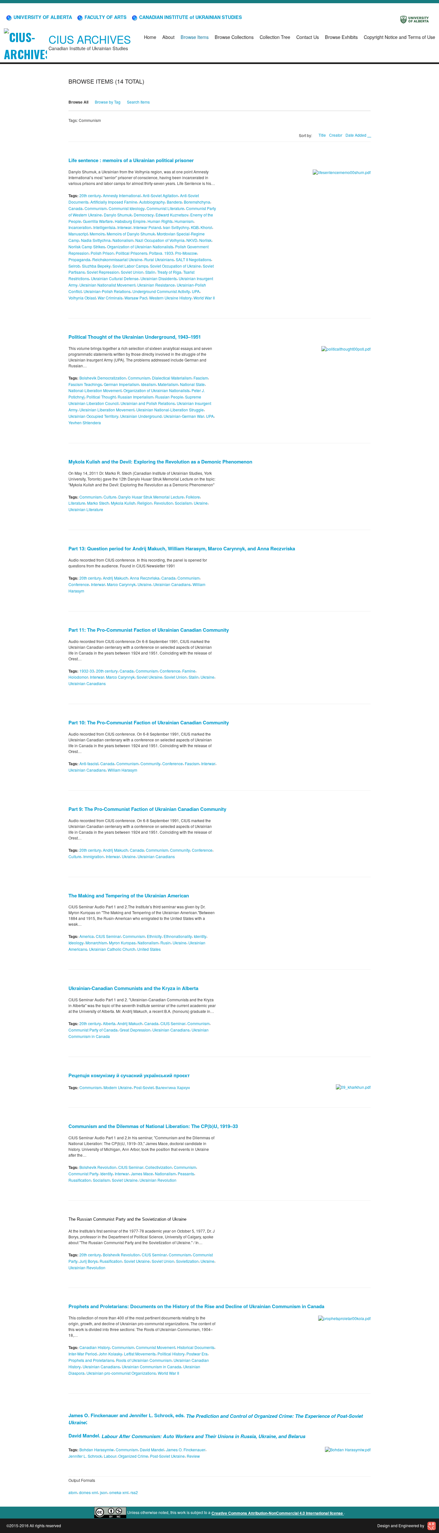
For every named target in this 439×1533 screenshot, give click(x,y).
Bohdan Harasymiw (96, 1449)
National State (192, 384)
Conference (78, 584)
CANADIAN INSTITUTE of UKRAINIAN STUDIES (190, 17)
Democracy (144, 214)
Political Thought (101, 396)
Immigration (93, 856)
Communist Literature (165, 208)
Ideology (76, 942)
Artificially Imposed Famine (113, 202)
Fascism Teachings (85, 384)
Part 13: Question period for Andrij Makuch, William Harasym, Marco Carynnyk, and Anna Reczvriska (181, 548)
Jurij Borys (88, 1261)
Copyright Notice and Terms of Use (399, 36)
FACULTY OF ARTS (105, 17)
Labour (110, 1456)
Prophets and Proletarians (91, 1360)
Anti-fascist (88, 763)
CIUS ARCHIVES (90, 39)
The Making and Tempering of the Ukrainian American (128, 895)
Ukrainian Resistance (156, 285)
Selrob (74, 265)
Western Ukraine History (170, 297)
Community (150, 763)
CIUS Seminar (108, 936)
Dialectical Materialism (172, 378)
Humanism (184, 221)
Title (322, 135)
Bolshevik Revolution (97, 1167)
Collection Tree (275, 36)
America (86, 936)
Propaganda (79, 259)
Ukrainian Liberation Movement (106, 409)
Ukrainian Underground (141, 416)
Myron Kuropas (122, 942)
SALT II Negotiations (193, 259)
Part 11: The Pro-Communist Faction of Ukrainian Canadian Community (148, 629)
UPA (196, 291)
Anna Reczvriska (144, 578)
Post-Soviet (144, 1087)
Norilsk (205, 240)
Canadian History (94, 1347)
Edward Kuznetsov (172, 214)
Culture (109, 496)
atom (72, 1492)
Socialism (183, 503)
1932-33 (86, 670)
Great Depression (135, 1030)
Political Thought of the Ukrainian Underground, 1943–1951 (134, 336)
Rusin (165, 942)
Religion (144, 503)
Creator (335, 135)
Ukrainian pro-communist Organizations (121, 1373)
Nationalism (122, 240)
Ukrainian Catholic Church (112, 949)
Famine (188, 670)
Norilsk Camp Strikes (86, 246)
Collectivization (158, 1167)
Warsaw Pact (135, 297)
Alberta (109, 1023)
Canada (75, 208)
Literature (76, 503)
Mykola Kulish (123, 503)
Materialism (168, 384)
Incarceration (79, 227)
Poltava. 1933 (161, 253)
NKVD (191, 240)
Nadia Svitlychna (96, 240)
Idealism (148, 384)
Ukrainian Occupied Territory (93, 416)
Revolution (163, 503)
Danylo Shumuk (118, 214)
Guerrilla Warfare (98, 221)
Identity (200, 936)
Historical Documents (195, 1347)
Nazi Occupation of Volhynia (159, 240)
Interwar (124, 227)
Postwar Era (197, 1353)
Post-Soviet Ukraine (167, 1456)
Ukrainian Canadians (172, 584)
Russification (79, 1180)
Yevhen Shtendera (84, 422)
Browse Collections (234, 36)
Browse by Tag (108, 102)
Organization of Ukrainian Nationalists (140, 246)
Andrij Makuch (115, 578)
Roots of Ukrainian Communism (144, 1360)
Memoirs (97, 233)
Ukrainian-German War (184, 416)
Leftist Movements (140, 1353)
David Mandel (152, 1449)
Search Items (138, 102)
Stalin (150, 272)
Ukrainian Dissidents (158, 278)
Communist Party (83, 1173)
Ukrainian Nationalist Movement (107, 285)
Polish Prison (102, 253)
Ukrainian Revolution (157, 1180)
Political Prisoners (131, 253)
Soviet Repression (103, 272)
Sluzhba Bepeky (96, 265)
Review (193, 1456)
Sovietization (187, 1261)
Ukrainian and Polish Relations (148, 403)
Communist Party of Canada (93, 1030)
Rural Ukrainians (159, 259)
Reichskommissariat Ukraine (117, 259)
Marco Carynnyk (121, 584)
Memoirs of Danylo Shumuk (131, 233)
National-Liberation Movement (94, 390)
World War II (204, 297)
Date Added (356, 135)
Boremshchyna (197, 202)
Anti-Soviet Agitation (160, 195)
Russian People (169, 396)
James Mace (142, 1173)
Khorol (206, 227)
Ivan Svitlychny (176, 227)
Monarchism (96, 942)
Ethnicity (154, 936)
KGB (195, 227)
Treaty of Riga (169, 272)
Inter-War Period (82, 1353)
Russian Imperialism (135, 396)
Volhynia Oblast (82, 297)
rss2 (134, 1492)
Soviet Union (132, 272)
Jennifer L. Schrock (85, 1456)
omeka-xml (119, 1492)
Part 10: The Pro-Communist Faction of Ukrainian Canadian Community (148, 722)
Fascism (200, 378)
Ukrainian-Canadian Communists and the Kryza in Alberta (133, 988)
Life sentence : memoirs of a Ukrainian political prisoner (131, 160)
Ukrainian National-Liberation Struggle (170, 409)
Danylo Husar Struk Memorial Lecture (151, 496)
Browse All (78, 102)
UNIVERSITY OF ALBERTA (42, 17)
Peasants (186, 1173)
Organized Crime (133, 1456)
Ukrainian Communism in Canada (151, 1366)
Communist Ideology (127, 208)
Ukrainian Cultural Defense (115, 278)
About (168, 36)
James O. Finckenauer (185, 1449)
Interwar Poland (147, 227)
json (103, 1492)
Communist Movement (155, 1347)
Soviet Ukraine (149, 677)
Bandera (174, 202)
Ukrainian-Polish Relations (107, 291)
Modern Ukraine (117, 1087)
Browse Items (195, 36)
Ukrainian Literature (85, 509)
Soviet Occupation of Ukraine (175, 265)
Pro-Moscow (186, 253)
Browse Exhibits (341, 36)
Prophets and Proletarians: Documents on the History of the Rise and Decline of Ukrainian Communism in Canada (196, 1306)
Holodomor (78, 677)
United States (149, 949)
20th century (90, 195)
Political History (170, 1353)
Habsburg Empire (130, 221)
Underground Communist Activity (161, 291)
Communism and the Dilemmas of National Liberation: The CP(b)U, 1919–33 (153, 1126)
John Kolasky (110, 1353)
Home (150, 36)
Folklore (193, 496)
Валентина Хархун (173, 1087)
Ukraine (201, 503)
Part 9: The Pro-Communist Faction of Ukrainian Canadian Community (147, 808)
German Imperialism (121, 384)
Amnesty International (122, 195)
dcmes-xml (88, 1492)
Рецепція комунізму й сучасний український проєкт (129, 1075)
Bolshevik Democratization (102, 378)
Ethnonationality (178, 936)
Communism (96, 208)
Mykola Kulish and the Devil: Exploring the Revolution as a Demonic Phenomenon (160, 461)
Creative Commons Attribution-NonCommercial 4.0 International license (277, 1513)
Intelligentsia (104, 227)
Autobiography (152, 202)
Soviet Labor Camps (130, 265)
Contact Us (307, 36)
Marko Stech (98, 503)
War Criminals (110, 297)
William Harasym (122, 770)
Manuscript (78, 233)
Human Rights (160, 221)
